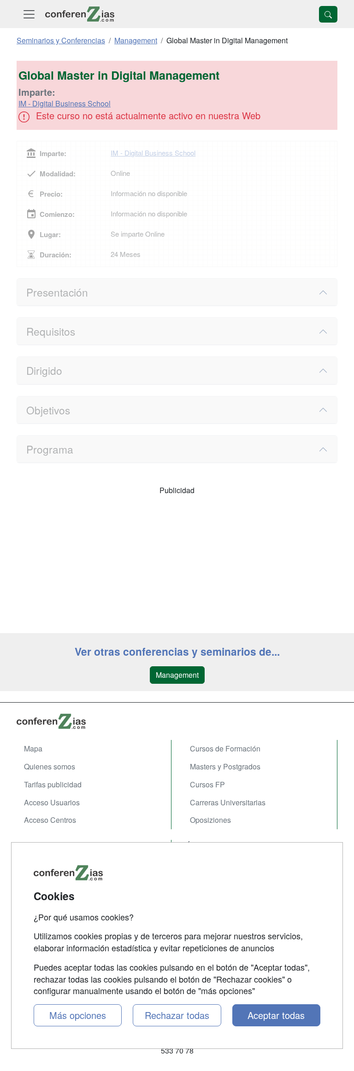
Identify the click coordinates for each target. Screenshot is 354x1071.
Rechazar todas (177, 1015)
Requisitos (50, 331)
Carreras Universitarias (228, 802)
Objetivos (48, 409)
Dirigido (44, 370)
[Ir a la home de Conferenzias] (79, 14)
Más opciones (77, 1015)
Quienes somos (49, 766)
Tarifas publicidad (53, 784)
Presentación (57, 292)
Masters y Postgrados (225, 766)
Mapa (33, 748)
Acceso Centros (50, 820)
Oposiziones (210, 820)
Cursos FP (207, 784)
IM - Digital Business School (64, 103)
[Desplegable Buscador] (328, 14)
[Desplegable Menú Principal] (29, 14)
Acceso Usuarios (52, 802)
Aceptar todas (276, 1015)
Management (177, 674)
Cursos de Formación (225, 748)
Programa (49, 449)
